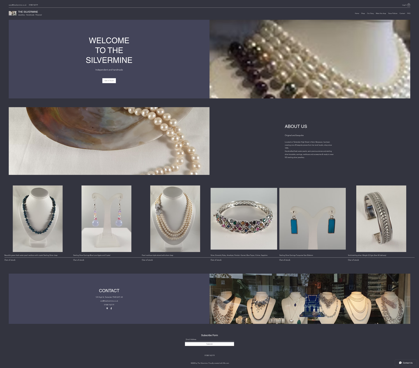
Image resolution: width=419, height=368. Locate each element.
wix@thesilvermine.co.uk (109, 301)
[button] (408, 4)
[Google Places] (107, 308)
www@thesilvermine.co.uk (17, 5)
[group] (209, 223)
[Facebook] (111, 308)
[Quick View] (37, 218)
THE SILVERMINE (28, 11)
